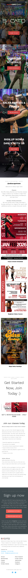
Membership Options (14, 511)
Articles (3, 562)
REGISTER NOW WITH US (14, 516)
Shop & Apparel (19, 556)
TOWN (14, 4)
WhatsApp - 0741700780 (7, 551)
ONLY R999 (14, 149)
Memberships (4, 558)
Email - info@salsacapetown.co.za (9, 553)
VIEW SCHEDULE (14, 68)
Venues (3, 556)
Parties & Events (5, 563)
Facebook (17, 562)
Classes (3, 560)
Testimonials (18, 560)
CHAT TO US (14, 33)
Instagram (17, 563)
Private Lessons (19, 558)
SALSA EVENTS (14, 112)
